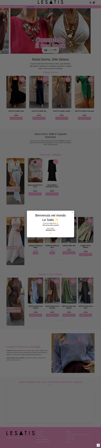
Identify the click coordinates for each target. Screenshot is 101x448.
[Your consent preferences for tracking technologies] (98, 445)
